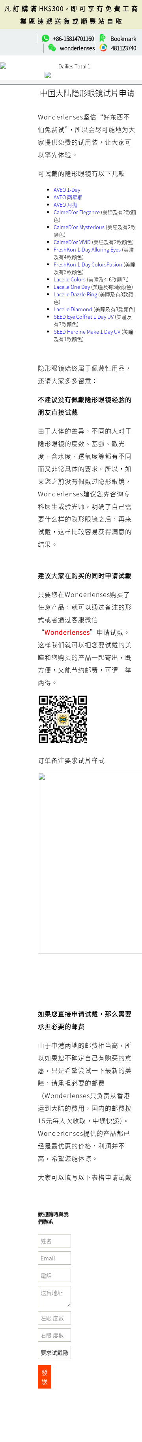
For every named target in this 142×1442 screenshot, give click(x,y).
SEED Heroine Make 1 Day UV (87, 331)
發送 (44, 1376)
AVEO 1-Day (67, 189)
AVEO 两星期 (68, 197)
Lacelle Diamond (73, 309)
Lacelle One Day (72, 286)
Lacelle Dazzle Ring (75, 294)
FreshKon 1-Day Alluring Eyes (87, 249)
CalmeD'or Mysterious (79, 227)
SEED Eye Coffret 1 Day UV (84, 316)
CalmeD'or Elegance (77, 212)
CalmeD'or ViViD (72, 242)
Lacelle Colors (70, 279)
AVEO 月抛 (65, 204)
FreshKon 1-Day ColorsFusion (88, 264)
